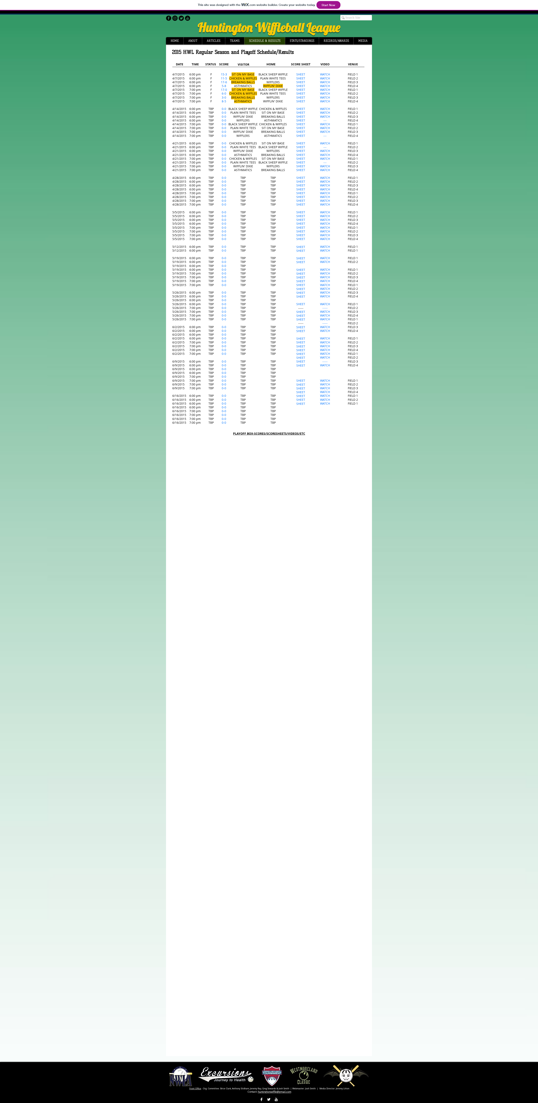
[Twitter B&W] (269, 1099)
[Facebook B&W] (261, 1099)
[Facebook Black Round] (168, 18)
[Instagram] (175, 18)
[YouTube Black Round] (187, 18)
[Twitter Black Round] (181, 18)
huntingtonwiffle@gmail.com (274, 1091)
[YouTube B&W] (276, 1099)
